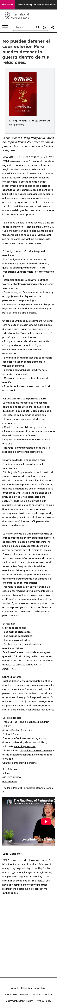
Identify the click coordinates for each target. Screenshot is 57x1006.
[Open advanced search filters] (44, 27)
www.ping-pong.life (25, 746)
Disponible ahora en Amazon (36, 750)
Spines (16, 734)
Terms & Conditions (42, 994)
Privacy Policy (43, 1000)
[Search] (37, 27)
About (14, 988)
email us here (9, 781)
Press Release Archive (33, 988)
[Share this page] (53, 27)
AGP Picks (8, 4)
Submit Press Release (16, 994)
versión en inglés (32, 738)
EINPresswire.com (14, 161)
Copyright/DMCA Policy (19, 1000)
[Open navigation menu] (5, 27)
